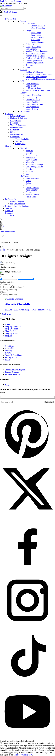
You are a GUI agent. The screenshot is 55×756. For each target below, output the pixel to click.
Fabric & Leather (32, 178)
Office (12, 132)
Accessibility (10, 348)
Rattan (28, 183)
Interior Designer (17, 201)
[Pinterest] (27, 460)
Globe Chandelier (38, 26)
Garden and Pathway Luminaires (39, 74)
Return (8, 353)
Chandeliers (30, 23)
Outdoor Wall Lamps (34, 72)
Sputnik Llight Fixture (34, 63)
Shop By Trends (11, 333)
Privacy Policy (11, 357)
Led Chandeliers (32, 83)
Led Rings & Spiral (33, 88)
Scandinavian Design (34, 164)
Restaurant (14, 130)
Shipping (8, 350)
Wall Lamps (35, 40)
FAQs (7, 360)
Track (28, 67)
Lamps (28, 30)
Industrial (29, 150)
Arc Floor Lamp (37, 37)
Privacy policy (26, 755)
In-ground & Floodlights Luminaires (40, 79)
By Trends (24, 176)
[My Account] (1, 223)
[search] (1, 220)
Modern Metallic (32, 187)
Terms (16, 755)
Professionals (10, 199)
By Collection (10, 19)
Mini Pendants (31, 49)
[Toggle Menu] (1, 15)
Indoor (23, 21)
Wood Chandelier (38, 28)
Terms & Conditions (13, 355)
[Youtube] (27, 739)
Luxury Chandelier (33, 95)
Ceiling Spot (20, 144)
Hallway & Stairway (18, 118)
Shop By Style (11, 331)
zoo (27, 174)
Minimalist (30, 162)
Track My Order (10, 12)
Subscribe (49, 402)
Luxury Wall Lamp (33, 102)
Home (2, 250)
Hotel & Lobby (16, 127)
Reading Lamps (37, 42)
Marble (28, 180)
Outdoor (23, 70)
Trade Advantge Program (15, 370)
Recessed (29, 65)
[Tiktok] (27, 683)
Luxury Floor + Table (34, 104)
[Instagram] (27, 627)
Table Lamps (36, 35)
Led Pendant (31, 86)
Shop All (8, 208)
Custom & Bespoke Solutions (17, 206)
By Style (24, 148)
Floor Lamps (36, 33)
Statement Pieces (32, 194)
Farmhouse (30, 157)
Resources (9, 213)
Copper (29, 185)
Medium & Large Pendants (36, 51)
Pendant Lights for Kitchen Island (39, 58)
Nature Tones (31, 197)
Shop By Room (11, 329)
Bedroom (14, 123)
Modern (29, 153)
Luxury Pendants (32, 107)
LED (22, 81)
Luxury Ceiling (32, 109)
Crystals (29, 192)
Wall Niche (19, 141)
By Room (9, 113)
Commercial (15, 137)
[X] (27, 516)
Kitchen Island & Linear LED (38, 90)
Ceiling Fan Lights (33, 46)
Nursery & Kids (16, 134)
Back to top (6, 314)
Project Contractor (17, 204)
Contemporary (31, 97)
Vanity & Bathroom (18, 125)
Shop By (8, 146)
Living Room (15, 120)
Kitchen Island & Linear (35, 56)
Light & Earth (31, 160)
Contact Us (9, 346)
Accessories (25, 111)
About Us (9, 211)
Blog (12, 215)
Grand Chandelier (33, 100)
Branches (29, 171)
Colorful (29, 169)
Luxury (23, 93)
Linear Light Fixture (34, 60)
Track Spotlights (22, 139)
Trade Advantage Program (10, 1)
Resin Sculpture (32, 190)
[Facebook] (27, 571)
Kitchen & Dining (17, 116)
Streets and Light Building (36, 76)
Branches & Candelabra (35, 53)
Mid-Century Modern (34, 167)
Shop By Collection (13, 326)
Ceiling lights (31, 44)
